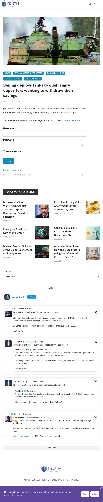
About (27, 480)
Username (8, 128)
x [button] (101, 488)
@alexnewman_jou (36, 418)
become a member (72, 120)
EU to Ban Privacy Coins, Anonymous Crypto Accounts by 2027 (68, 206)
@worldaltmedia (45, 312)
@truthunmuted (32, 342)
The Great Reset (13, 79)
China (31, 175)
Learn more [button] (17, 495)
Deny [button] (85, 494)
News (7, 73)
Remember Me (13, 151)
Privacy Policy (72, 480)
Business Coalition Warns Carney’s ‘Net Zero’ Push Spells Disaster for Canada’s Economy (15, 209)
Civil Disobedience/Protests (28, 73)
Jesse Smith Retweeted (22, 309)
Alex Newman (19, 417)
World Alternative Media (24, 312)
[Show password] (82, 145)
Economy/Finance (55, 73)
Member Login (57, 480)
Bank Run (6, 175)
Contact (36, 480)
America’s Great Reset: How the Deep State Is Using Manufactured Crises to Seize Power (67, 252)
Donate (45, 480)
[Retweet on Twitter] (12, 309)
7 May (56, 312)
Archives (7, 272)
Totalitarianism (33, 79)
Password (8, 139)
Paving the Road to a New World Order (15, 231)
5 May (47, 418)
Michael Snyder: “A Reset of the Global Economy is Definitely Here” (17, 250)
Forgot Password (12, 170)
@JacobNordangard (21, 436)
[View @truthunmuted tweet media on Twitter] (63, 385)
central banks (19, 175)
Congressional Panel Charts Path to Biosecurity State (65, 231)
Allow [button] (94, 494)
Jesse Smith (18, 342)
